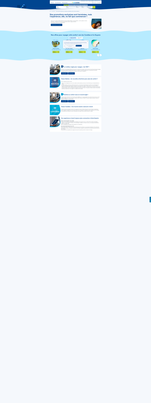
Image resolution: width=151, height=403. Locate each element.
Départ (58, 7)
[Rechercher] (94, 7)
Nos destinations (58, 2)
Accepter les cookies (78, 45)
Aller (76, 6)
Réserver (52, 2)
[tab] (66, 5)
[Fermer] (87, 41)
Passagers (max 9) (89, 6)
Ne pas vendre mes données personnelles (70, 46)
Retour (82, 6)
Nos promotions (65, 2)
